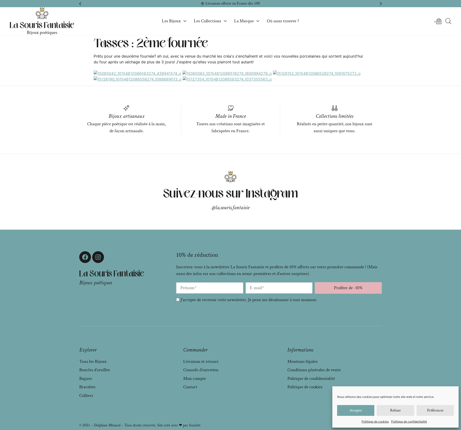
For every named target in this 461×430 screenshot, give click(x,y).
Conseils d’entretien (200, 370)
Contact (190, 387)
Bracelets (87, 387)
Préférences (435, 410)
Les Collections (207, 21)
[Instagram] (98, 257)
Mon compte (194, 379)
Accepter (356, 410)
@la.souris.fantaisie (230, 207)
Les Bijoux (171, 21)
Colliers (86, 396)
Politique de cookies (375, 421)
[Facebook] (85, 257)
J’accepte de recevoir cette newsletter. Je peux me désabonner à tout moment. (249, 300)
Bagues (85, 379)
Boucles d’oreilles (94, 370)
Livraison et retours (200, 361)
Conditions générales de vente (314, 370)
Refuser (395, 410)
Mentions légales (302, 361)
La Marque (244, 21)
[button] (80, 3)
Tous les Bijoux (93, 361)
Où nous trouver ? (283, 21)
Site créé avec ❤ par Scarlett (178, 425)
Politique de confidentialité (409, 421)
